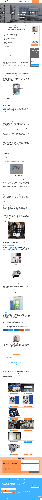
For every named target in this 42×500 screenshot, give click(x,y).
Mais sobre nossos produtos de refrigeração (10, 50)
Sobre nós (17, 1)
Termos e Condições (34, 498)
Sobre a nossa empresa (7, 46)
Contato (29, 1)
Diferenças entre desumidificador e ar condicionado (10, 34)
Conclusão (5, 43)
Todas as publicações (16, 354)
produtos (20, 1)
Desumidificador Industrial (18, 248)
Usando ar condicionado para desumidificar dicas (10, 38)
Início (7, 29)
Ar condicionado (5, 108)
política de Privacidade (25, 498)
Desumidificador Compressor (8, 39)
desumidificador (11, 29)
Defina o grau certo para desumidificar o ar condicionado (11, 35)
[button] (5, 330)
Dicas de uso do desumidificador (8, 42)
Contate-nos (6, 47)
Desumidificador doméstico (10, 248)
